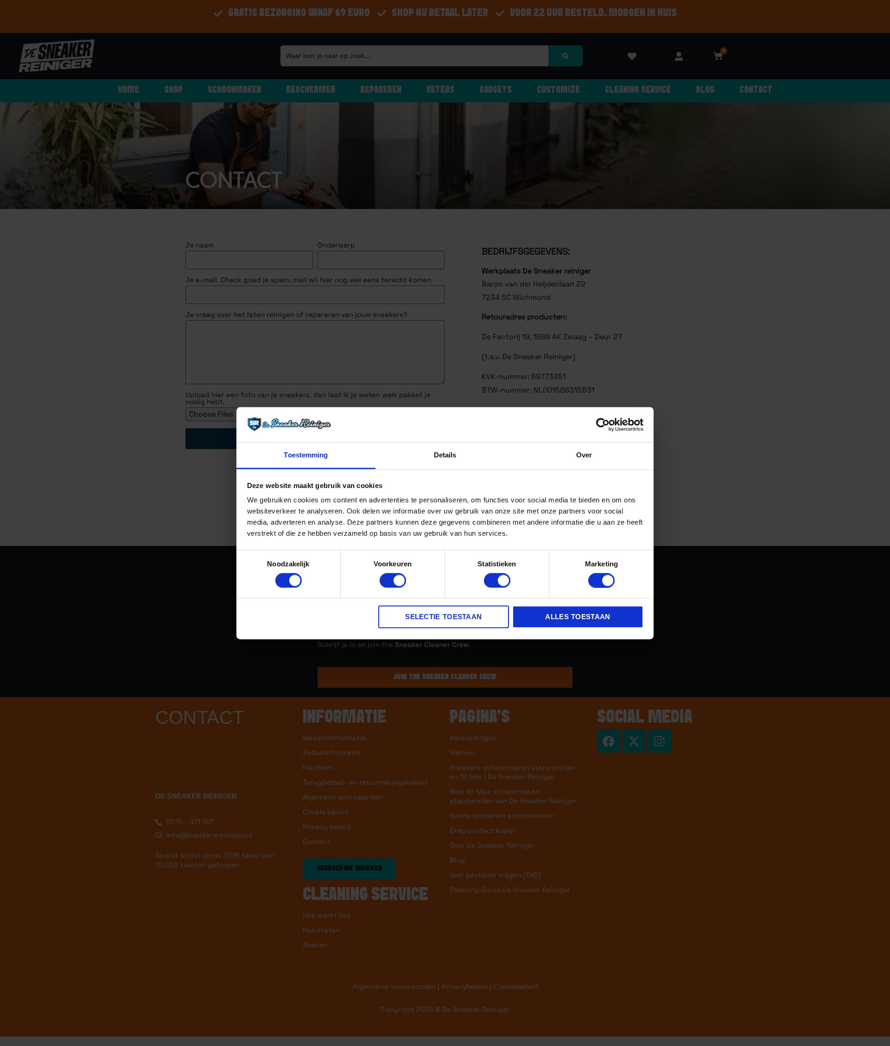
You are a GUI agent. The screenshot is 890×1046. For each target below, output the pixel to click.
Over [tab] (584, 455)
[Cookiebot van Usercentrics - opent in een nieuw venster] (602, 424)
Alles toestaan (577, 617)
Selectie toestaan (443, 617)
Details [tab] (445, 455)
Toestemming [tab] (306, 455)
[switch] (393, 580)
